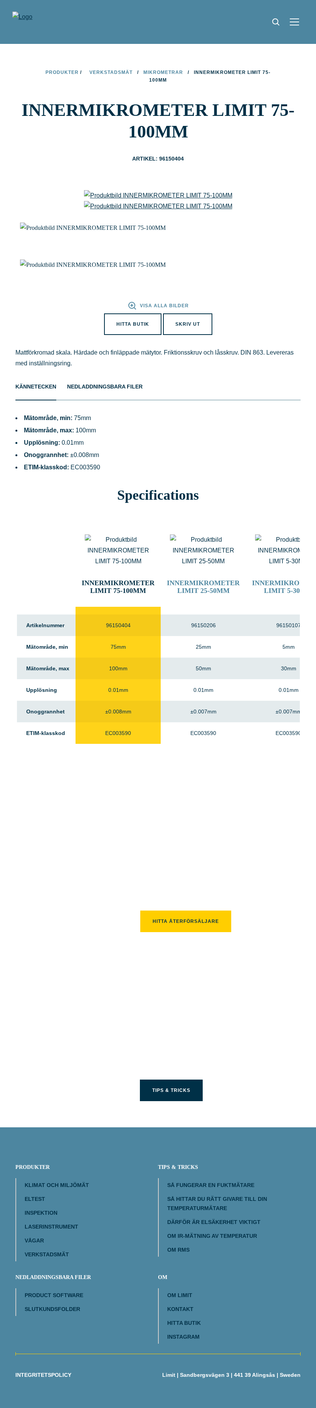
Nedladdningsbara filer (105, 386)
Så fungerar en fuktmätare (210, 1185)
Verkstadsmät (111, 72)
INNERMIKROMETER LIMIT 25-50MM (203, 586)
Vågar (34, 1240)
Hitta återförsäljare (186, 921)
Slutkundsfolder (52, 1309)
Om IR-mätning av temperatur (212, 1236)
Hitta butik (132, 324)
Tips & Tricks (171, 1090)
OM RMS (178, 1250)
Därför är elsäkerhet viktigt (214, 1222)
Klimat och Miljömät (57, 1185)
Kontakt (180, 1309)
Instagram (183, 1337)
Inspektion (41, 1213)
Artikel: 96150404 (158, 159)
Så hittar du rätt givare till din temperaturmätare (217, 1203)
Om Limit (179, 1295)
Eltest (35, 1199)
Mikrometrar (163, 72)
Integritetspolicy (43, 1375)
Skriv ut (187, 324)
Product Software (54, 1295)
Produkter (62, 72)
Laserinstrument (51, 1227)
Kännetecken (35, 386)
